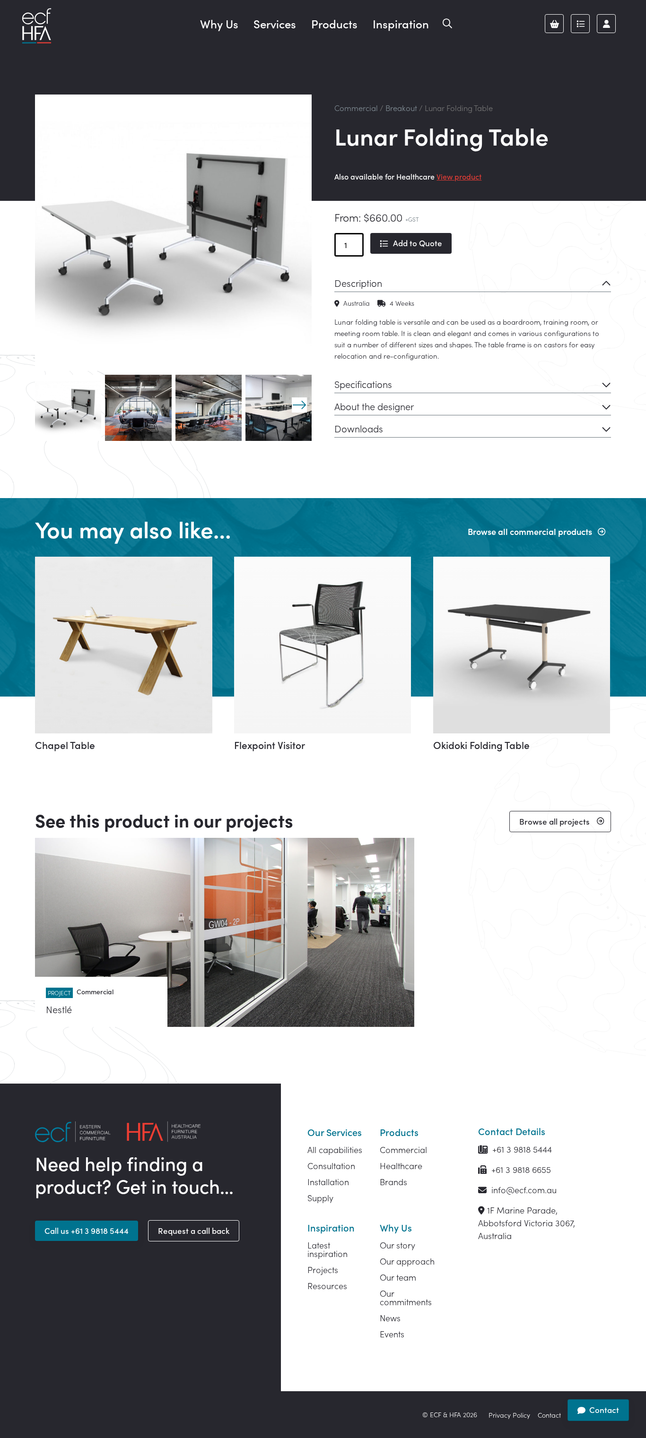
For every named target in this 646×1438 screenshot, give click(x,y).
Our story (397, 1245)
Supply (320, 1198)
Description (358, 282)
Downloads (358, 428)
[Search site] (447, 23)
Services (274, 23)
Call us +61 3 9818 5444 (86, 1230)
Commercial (356, 107)
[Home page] (36, 26)
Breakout (401, 107)
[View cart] (554, 23)
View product (458, 176)
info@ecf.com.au (523, 1190)
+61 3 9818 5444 (521, 1149)
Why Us (219, 23)
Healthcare (401, 1165)
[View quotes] (580, 23)
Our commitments (406, 1297)
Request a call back (193, 1230)
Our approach (407, 1261)
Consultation (331, 1165)
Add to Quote (417, 243)
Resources (327, 1286)
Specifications (363, 383)
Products (334, 23)
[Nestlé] (224, 932)
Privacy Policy (509, 1415)
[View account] (606, 23)
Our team (398, 1277)
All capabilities (334, 1149)
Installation (328, 1182)
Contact (549, 1415)
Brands (393, 1182)
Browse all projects (554, 821)
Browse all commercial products (530, 531)
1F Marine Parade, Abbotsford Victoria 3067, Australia (526, 1222)
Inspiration (401, 23)
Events (392, 1334)
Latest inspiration (327, 1249)
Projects (322, 1269)
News (390, 1318)
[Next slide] (299, 405)
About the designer (374, 406)
